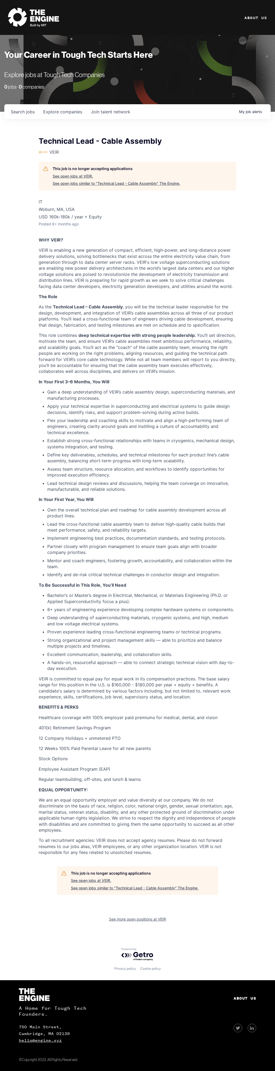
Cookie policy (150, 969)
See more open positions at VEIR (137, 919)
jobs (23, 111)
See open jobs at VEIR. (73, 176)
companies (62, 111)
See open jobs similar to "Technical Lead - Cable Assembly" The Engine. (116, 183)
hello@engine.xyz (40, 1040)
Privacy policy (125, 969)
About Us (255, 18)
